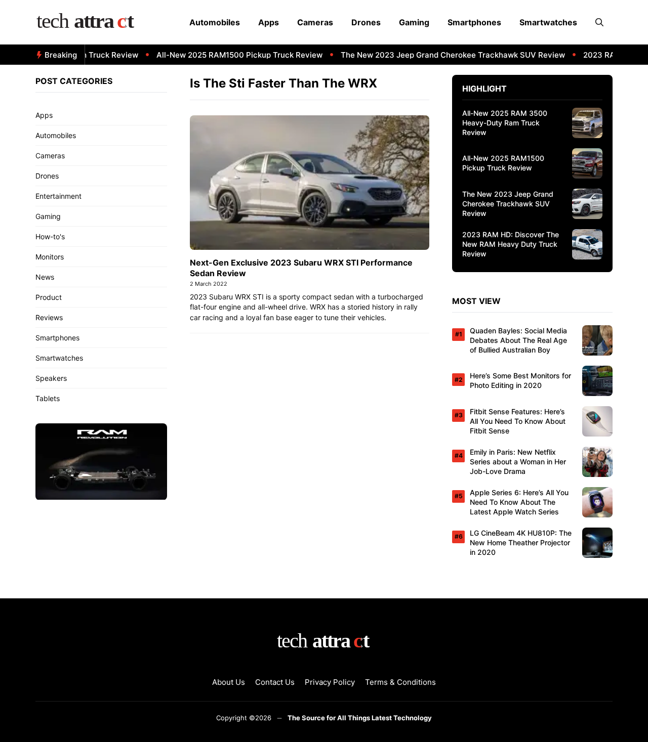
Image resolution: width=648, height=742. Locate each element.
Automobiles (214, 22)
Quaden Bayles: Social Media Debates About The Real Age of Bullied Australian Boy (518, 340)
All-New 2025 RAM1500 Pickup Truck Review (229, 55)
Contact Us (275, 682)
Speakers (51, 378)
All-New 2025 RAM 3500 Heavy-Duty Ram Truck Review (504, 123)
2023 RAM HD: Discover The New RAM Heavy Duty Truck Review (510, 244)
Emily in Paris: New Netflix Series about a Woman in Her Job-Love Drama (518, 461)
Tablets (47, 398)
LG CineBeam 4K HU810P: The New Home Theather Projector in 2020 (521, 542)
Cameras (315, 22)
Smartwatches (548, 22)
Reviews (49, 317)
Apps (268, 22)
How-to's (50, 236)
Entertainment (58, 196)
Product (48, 297)
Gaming (414, 22)
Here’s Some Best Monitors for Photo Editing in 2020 (520, 380)
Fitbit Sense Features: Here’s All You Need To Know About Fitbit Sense (517, 421)
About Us (228, 682)
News (44, 277)
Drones (366, 22)
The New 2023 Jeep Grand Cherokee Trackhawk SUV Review (443, 55)
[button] (599, 22)
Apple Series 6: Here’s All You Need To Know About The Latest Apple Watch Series (519, 502)
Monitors (49, 256)
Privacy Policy (330, 682)
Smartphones (474, 22)
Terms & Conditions (400, 682)
